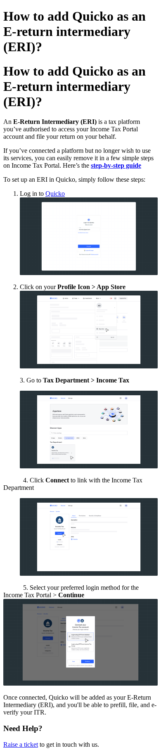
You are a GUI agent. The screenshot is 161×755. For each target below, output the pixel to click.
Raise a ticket (20, 744)
